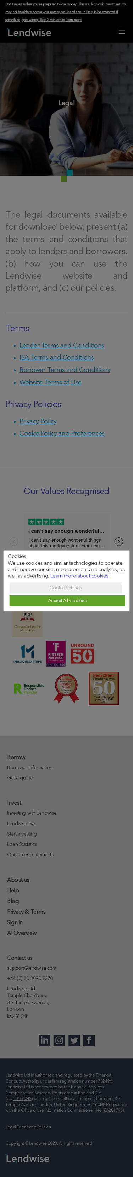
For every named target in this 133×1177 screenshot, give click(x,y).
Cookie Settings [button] (65, 588)
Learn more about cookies (79, 576)
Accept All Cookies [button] (67, 600)
